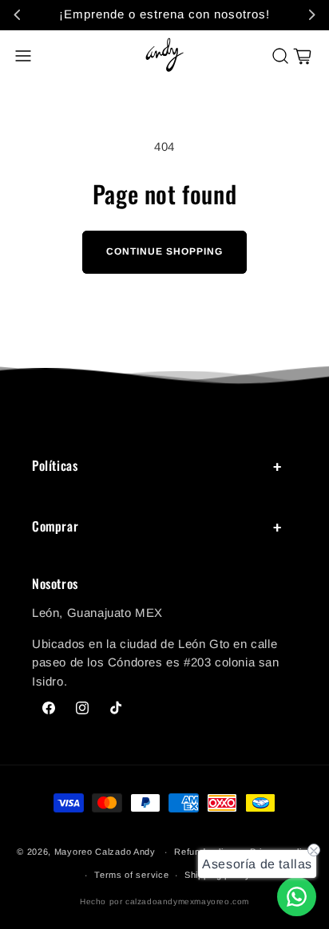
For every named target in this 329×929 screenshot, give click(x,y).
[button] (23, 56)
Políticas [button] (54, 465)
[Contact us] (296, 896)
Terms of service (131, 875)
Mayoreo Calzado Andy (105, 851)
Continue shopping (164, 251)
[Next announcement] (311, 14)
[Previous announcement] (17, 14)
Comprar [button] (55, 526)
